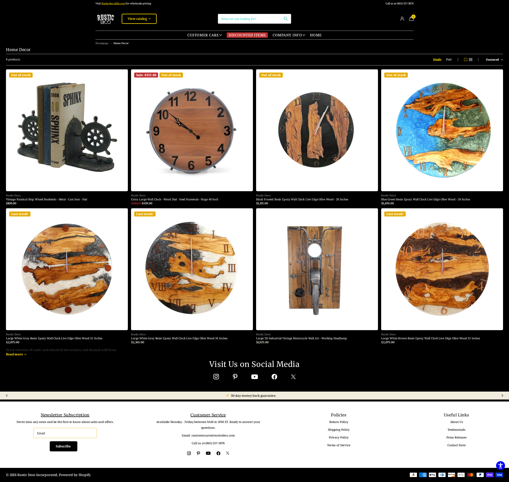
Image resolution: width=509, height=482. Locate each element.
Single (437, 59)
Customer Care (203, 35)
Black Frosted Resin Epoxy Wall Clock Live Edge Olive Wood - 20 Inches (302, 199)
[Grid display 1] (465, 59)
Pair (449, 59)
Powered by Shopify (75, 474)
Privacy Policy (339, 437)
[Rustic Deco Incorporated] (105, 18)
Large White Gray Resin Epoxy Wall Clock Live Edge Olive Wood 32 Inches (54, 338)
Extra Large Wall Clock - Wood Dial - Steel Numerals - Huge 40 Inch (174, 199)
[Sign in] (402, 18)
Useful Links (456, 414)
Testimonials (456, 430)
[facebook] (274, 377)
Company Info (287, 35)
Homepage (101, 43)
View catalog (138, 19)
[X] (293, 377)
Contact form (456, 445)
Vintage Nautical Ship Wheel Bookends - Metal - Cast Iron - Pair (46, 199)
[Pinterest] (235, 377)
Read (14, 354)
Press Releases (456, 437)
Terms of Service (338, 445)
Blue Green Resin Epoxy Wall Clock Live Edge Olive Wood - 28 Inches (425, 199)
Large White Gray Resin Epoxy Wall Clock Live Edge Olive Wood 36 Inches (179, 338)
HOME (316, 35)
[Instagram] (216, 377)
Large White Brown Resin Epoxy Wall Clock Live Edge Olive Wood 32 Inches (430, 338)
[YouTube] (254, 376)
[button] (6, 396)
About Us (456, 422)
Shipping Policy (339, 430)
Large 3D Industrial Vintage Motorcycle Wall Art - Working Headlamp (301, 338)
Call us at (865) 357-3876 (400, 3)
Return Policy (338, 422)
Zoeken (285, 19)
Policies (338, 414)
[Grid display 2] (470, 59)
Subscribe (63, 446)
